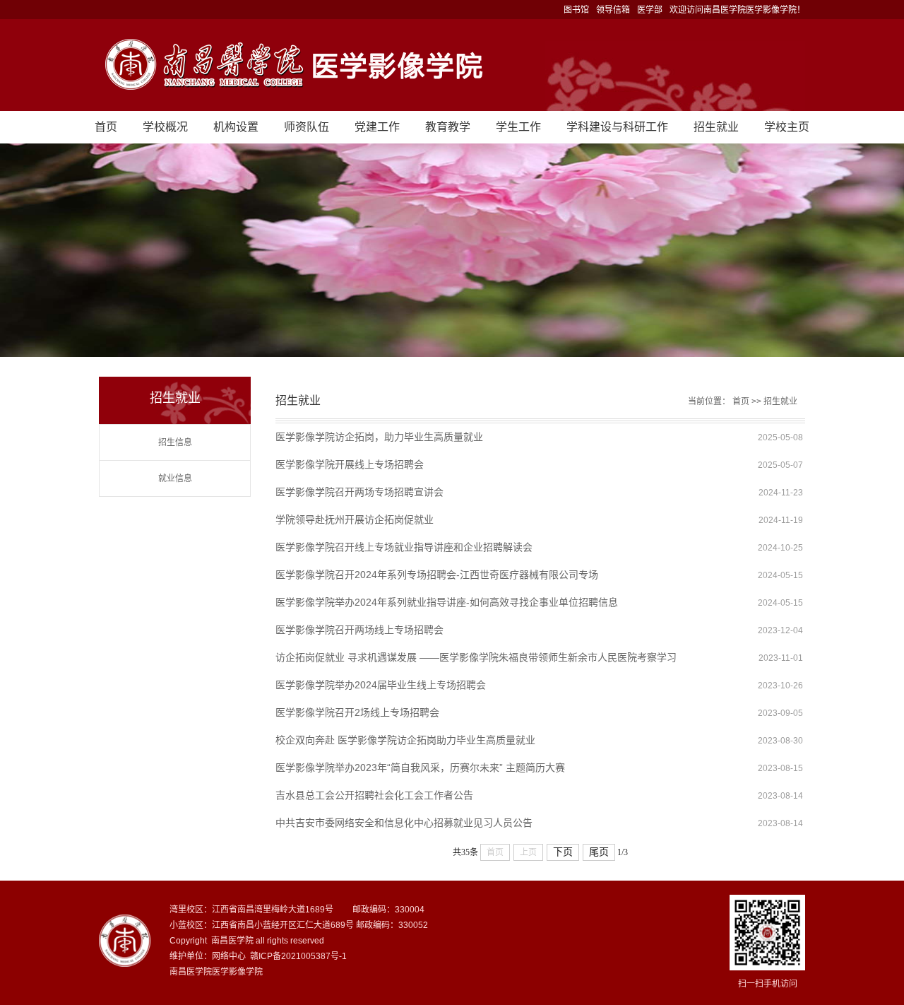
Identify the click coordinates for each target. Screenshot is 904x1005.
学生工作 (518, 127)
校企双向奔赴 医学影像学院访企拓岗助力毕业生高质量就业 (405, 740)
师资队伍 (306, 127)
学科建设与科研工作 (617, 127)
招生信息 (175, 442)
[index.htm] (452, 65)
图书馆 (576, 10)
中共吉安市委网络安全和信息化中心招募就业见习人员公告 (404, 822)
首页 (106, 127)
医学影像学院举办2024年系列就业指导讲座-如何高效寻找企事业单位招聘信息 (446, 602)
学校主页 (786, 127)
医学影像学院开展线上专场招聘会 (349, 464)
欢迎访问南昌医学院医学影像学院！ (737, 10)
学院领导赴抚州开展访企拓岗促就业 (354, 519)
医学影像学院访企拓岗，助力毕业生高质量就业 (379, 436)
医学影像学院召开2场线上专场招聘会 (357, 712)
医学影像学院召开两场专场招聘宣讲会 (359, 492)
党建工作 (377, 127)
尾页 (599, 852)
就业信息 (175, 478)
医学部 (649, 10)
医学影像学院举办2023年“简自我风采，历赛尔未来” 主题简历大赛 (420, 767)
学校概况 (165, 127)
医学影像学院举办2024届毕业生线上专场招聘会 (380, 684)
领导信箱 (613, 10)
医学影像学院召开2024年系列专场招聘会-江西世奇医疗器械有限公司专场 (436, 574)
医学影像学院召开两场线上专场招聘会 (359, 629)
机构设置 (235, 127)
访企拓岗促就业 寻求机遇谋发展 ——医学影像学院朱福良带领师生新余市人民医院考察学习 (476, 657)
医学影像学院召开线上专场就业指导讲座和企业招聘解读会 (404, 547)
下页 (563, 852)
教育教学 (447, 127)
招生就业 (716, 127)
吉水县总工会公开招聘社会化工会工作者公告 (374, 795)
